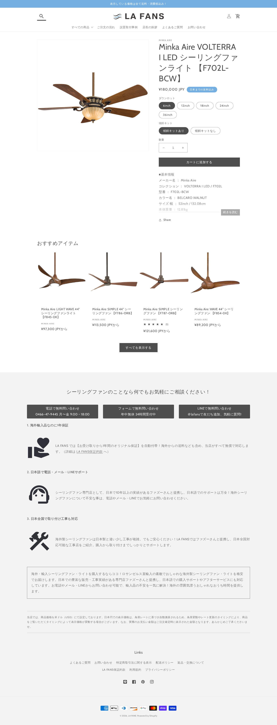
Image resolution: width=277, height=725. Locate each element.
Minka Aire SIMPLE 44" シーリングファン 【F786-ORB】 (112, 311)
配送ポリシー (165, 662)
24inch (224, 105)
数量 (161, 139)
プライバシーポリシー (160, 669)
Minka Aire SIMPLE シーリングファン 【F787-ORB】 (163, 311)
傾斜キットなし (205, 131)
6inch (167, 105)
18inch (204, 105)
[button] (41, 16)
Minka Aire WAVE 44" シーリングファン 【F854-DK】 (214, 311)
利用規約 (135, 669)
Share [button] (167, 220)
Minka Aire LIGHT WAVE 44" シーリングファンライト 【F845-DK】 (60, 313)
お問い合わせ (103, 662)
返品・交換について (190, 662)
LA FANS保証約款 (89, 452)
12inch (185, 105)
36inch (168, 115)
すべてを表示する (138, 348)
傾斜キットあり (173, 131)
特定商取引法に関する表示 (134, 662)
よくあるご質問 (80, 662)
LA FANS (132, 715)
